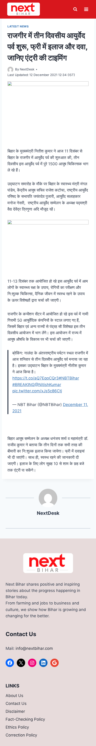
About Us (14, 695)
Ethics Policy (17, 727)
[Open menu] (86, 9)
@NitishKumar (48, 384)
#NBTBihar (69, 378)
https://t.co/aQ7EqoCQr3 (35, 378)
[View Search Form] (75, 9)
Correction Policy (21, 735)
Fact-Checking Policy (25, 719)
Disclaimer (15, 711)
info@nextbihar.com (34, 648)
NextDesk (27, 69)
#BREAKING (23, 384)
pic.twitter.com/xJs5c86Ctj (37, 391)
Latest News (18, 26)
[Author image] (10, 70)
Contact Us (16, 703)
